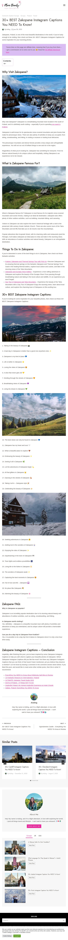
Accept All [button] (17, 936)
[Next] (63, 762)
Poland (29, 16)
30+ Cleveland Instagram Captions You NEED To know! (50, 768)
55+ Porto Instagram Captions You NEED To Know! (43, 890)
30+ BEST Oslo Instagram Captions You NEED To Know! (16, 726)
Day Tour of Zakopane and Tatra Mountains (20, 282)
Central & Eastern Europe (10, 16)
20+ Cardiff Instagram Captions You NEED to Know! (17, 768)
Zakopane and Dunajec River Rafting (18, 272)
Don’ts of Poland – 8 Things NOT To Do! (19, 683)
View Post (32, 846)
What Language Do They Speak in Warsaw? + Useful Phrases (44, 859)
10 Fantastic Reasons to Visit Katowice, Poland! (22, 678)
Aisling (8, 29)
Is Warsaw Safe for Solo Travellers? (39, 842)
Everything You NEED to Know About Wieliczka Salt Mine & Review (29, 675)
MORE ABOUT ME (34, 826)
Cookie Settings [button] (7, 936)
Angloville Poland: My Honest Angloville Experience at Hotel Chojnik (29, 685)
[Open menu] (64, 5)
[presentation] (17, 754)
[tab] (30, 780)
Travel (35, 16)
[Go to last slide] (5, 762)
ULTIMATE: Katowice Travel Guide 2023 (19, 680)
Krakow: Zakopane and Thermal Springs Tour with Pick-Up (26, 261)
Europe (23, 16)
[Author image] (3, 29)
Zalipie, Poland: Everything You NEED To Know (22, 688)
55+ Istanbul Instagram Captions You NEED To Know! (44, 874)
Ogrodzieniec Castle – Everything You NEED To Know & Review (52, 726)
